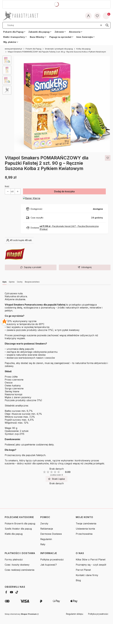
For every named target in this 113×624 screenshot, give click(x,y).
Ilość (7, 186)
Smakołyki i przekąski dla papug (59, 49)
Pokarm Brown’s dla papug (20, 523)
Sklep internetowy (21, 614)
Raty (42, 544)
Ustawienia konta (85, 528)
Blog (78, 580)
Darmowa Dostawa (51, 533)
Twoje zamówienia (86, 523)
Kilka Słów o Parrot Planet (90, 559)
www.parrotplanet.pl (13, 49)
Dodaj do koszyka (64, 191)
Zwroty (44, 523)
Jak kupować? (48, 564)
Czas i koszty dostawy (17, 564)
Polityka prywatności (52, 559)
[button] (107, 25)
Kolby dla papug (83, 49)
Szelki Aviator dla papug (18, 528)
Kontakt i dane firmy (87, 575)
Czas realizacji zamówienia (19, 569)
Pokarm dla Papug (33, 49)
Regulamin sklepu (74, 614)
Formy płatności (14, 559)
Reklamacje (46, 528)
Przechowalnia (84, 533)
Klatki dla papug (14, 533)
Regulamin (46, 539)
